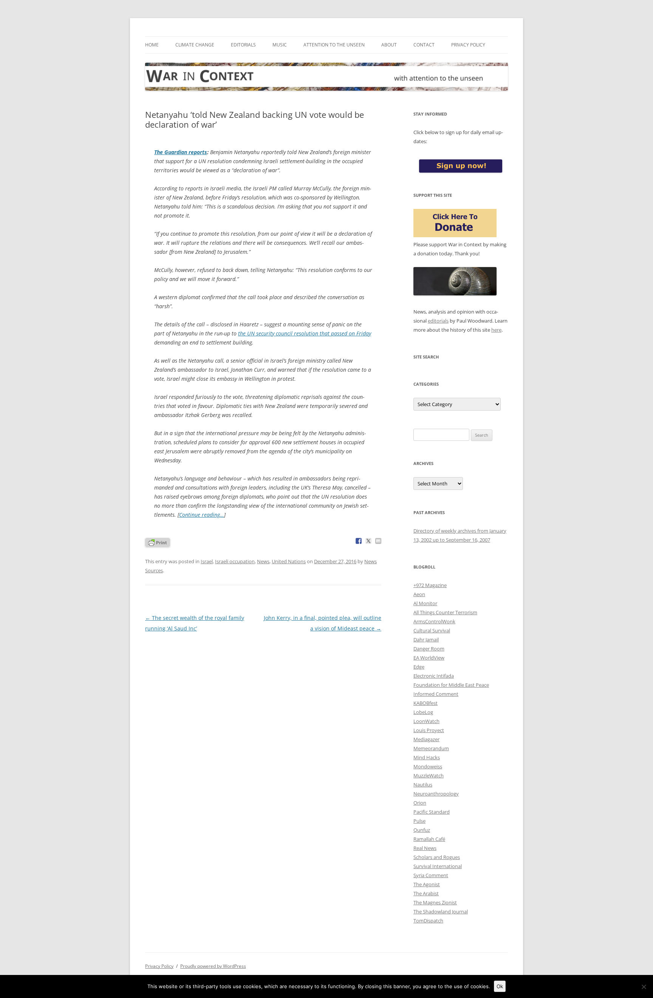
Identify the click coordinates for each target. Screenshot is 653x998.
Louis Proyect (428, 730)
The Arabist (426, 893)
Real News (424, 848)
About (389, 45)
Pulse (419, 820)
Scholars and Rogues (436, 857)
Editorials (243, 45)
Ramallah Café (429, 839)
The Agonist (426, 884)
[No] (643, 986)
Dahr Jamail (426, 639)
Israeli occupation (235, 561)
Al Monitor (425, 603)
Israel (207, 561)
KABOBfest (425, 703)
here (496, 329)
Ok (500, 986)
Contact (424, 45)
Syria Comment (430, 875)
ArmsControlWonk (434, 621)
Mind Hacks (426, 757)
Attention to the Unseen (334, 45)
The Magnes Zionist (435, 902)
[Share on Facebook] (359, 541)
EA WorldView (428, 657)
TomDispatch (428, 920)
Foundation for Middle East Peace (451, 684)
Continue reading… (201, 514)
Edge (418, 666)
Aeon (419, 594)
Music (279, 45)
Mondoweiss (427, 766)
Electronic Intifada (433, 675)
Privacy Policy (468, 45)
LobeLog (423, 712)
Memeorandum (431, 748)
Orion (419, 802)
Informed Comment (435, 694)
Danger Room (428, 648)
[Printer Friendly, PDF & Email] (157, 541)
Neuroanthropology (436, 793)
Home (152, 45)
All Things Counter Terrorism (445, 612)
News (263, 561)
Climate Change (194, 45)
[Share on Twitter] (368, 541)
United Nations (289, 561)
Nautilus (422, 784)
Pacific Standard (431, 811)
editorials (438, 320)
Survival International (437, 866)
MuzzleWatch (428, 775)
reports (180, 152)
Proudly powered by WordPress (213, 966)
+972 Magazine (430, 585)
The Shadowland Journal (440, 911)
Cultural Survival (431, 630)
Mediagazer (426, 739)
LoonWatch (426, 721)
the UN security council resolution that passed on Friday (304, 333)
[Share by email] (378, 541)
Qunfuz (421, 830)
